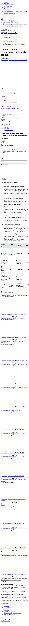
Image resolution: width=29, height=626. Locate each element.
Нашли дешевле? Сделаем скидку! (10, 121)
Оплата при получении (6, 106)
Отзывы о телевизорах (10, 614)
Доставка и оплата (8, 4)
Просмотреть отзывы (6, 114)
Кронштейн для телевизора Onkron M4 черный (13, 314)
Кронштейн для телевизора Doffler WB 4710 (12, 430)
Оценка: (3, 178)
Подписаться (4, 581)
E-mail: (2, 161)
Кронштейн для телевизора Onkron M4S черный (13, 383)
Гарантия (6, 3)
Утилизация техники (9, 611)
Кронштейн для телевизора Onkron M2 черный (13, 574)
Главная (6, 2)
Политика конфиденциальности (12, 613)
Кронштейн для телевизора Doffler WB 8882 (12, 453)
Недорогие (3, 96)
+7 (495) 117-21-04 (8, 21)
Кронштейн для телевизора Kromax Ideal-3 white (13, 548)
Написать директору (5, 624)
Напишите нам (8, 6)
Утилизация (7, 9)
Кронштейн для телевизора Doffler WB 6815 (12, 476)
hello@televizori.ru (5, 621)
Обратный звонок (5, 27)
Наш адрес (6, 7)
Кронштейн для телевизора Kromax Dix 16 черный (14, 360)
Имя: (2, 158)
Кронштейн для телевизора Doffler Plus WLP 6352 (14, 337)
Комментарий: (5, 164)
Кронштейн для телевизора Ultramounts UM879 (13, 406)
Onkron (6, 100)
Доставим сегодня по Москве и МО (10, 108)
